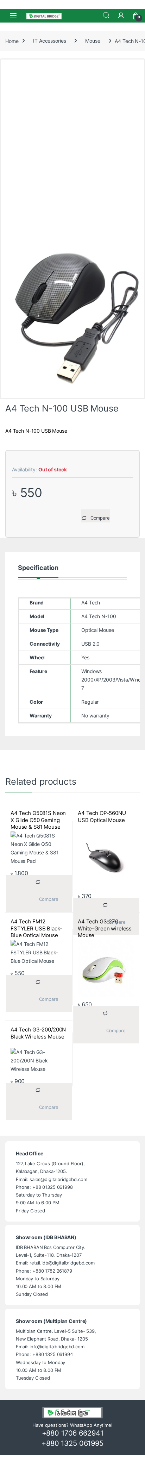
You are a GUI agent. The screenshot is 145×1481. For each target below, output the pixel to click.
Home (11, 41)
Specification (38, 568)
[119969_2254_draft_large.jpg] (72, 313)
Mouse (92, 41)
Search (106, 15)
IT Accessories (49, 41)
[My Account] (121, 15)
